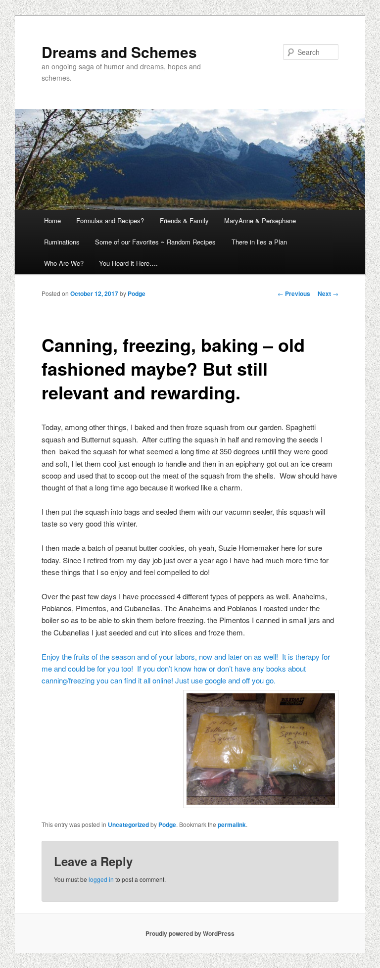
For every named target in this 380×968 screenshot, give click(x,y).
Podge (136, 293)
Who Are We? (64, 263)
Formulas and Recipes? (110, 220)
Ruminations (62, 241)
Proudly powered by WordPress (190, 933)
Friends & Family (184, 220)
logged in (101, 879)
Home (52, 220)
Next (328, 293)
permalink (232, 824)
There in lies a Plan (259, 241)
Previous (294, 293)
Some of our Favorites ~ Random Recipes (155, 241)
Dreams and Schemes (119, 51)
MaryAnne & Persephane (260, 220)
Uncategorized (128, 824)
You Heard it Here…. (128, 263)
